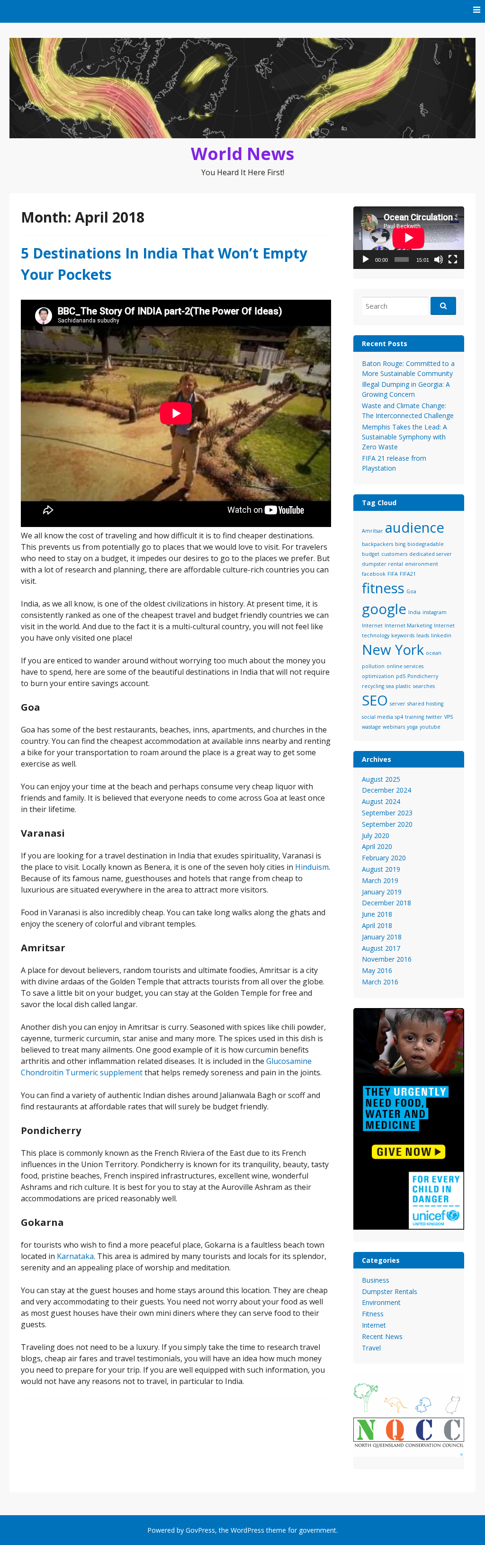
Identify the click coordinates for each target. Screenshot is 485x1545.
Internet (372, 625)
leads (422, 635)
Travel (371, 1347)
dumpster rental (382, 564)
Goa (411, 591)
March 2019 (380, 880)
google (384, 608)
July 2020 (375, 835)
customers (394, 554)
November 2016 (387, 959)
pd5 (400, 676)
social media (377, 717)
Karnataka (75, 1256)
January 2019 (382, 891)
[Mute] (438, 259)
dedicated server (430, 554)
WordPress (247, 1530)
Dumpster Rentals (389, 1291)
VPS (448, 717)
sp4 (399, 717)
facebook (374, 574)
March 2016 (380, 981)
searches (424, 686)
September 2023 (387, 812)
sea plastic (398, 686)
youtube (430, 726)
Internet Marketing (408, 625)
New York (393, 649)
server (397, 703)
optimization (378, 676)
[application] (408, 237)
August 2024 (381, 801)
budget (370, 554)
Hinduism (312, 867)
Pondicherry (422, 676)
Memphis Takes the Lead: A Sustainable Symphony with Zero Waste (404, 436)
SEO (375, 700)
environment (421, 564)
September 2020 (387, 824)
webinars (394, 726)
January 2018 (382, 936)
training (414, 717)
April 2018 (377, 925)
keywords (402, 635)
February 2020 (384, 857)
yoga (412, 726)
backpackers (377, 544)
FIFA (392, 574)
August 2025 (381, 779)
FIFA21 (408, 574)
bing (400, 544)
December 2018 (386, 902)
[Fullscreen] (453, 259)
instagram (434, 612)
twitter (434, 717)
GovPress (200, 1530)
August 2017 (381, 948)
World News (242, 153)
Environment (381, 1302)
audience (414, 527)
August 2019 (381, 869)
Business (375, 1280)
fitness (383, 588)
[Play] (365, 259)
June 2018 (377, 914)
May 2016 (377, 970)
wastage (371, 726)
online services (404, 666)
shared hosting (425, 703)
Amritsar (372, 530)
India (414, 612)
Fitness (373, 1313)
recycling (373, 686)
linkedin (441, 635)
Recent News (382, 1336)
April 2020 (377, 846)
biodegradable (425, 544)
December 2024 (386, 790)
